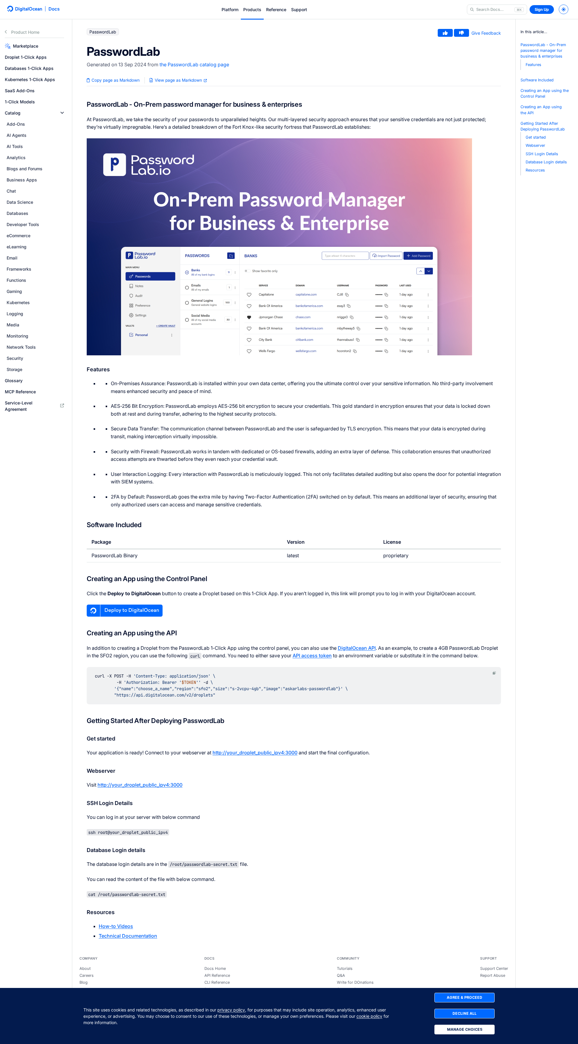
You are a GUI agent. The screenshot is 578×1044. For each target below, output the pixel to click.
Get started (536, 137)
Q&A (341, 975)
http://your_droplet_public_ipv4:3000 (255, 753)
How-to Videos (116, 926)
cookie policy (369, 1016)
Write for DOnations (355, 982)
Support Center (494, 968)
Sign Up (542, 9)
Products (252, 9)
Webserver (535, 145)
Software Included (537, 80)
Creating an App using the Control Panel (545, 93)
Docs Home (215, 968)
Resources (535, 170)
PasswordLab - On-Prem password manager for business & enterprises (543, 50)
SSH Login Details (542, 154)
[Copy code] (494, 672)
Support (299, 9)
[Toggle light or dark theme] (563, 9)
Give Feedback (486, 33)
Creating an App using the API (541, 110)
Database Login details (546, 162)
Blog (83, 982)
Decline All (464, 1013)
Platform (230, 9)
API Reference (217, 975)
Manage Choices (464, 1029)
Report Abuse (492, 975)
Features (533, 64)
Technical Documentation (128, 936)
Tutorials (345, 968)
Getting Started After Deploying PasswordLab (543, 126)
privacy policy (231, 1009)
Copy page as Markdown (115, 80)
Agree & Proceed (464, 997)
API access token (312, 655)
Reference (276, 9)
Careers (86, 975)
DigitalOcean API (357, 648)
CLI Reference (217, 982)
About (85, 968)
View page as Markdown (178, 80)
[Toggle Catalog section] (62, 112)
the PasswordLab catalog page (194, 64)
